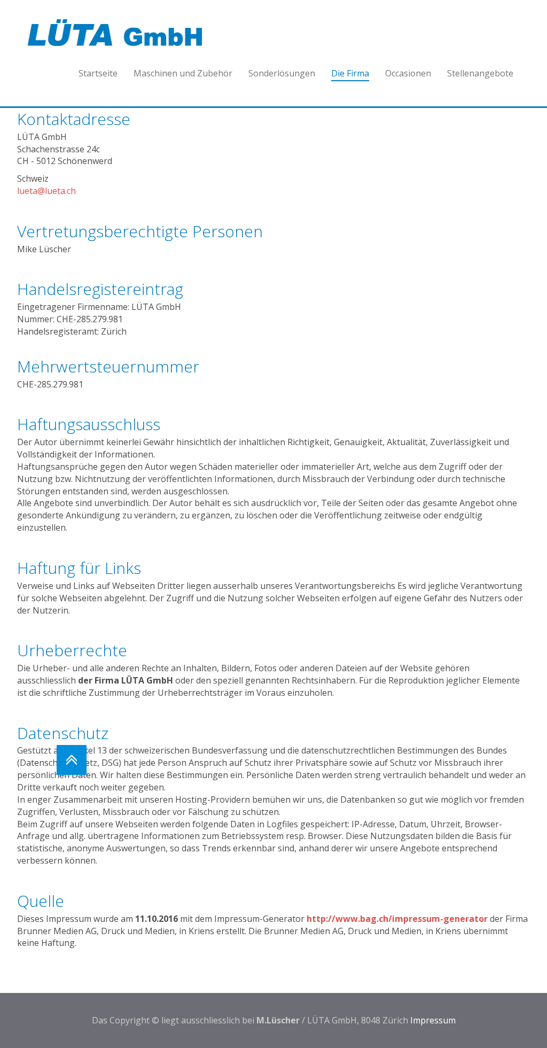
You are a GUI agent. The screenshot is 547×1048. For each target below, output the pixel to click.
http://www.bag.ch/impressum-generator (397, 919)
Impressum (433, 1020)
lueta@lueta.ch (46, 191)
